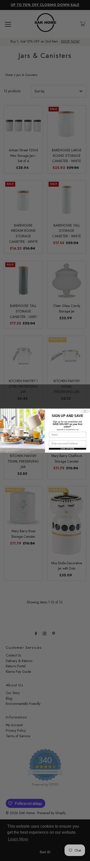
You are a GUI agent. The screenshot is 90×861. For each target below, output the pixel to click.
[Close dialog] (85, 411)
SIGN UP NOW (67, 449)
